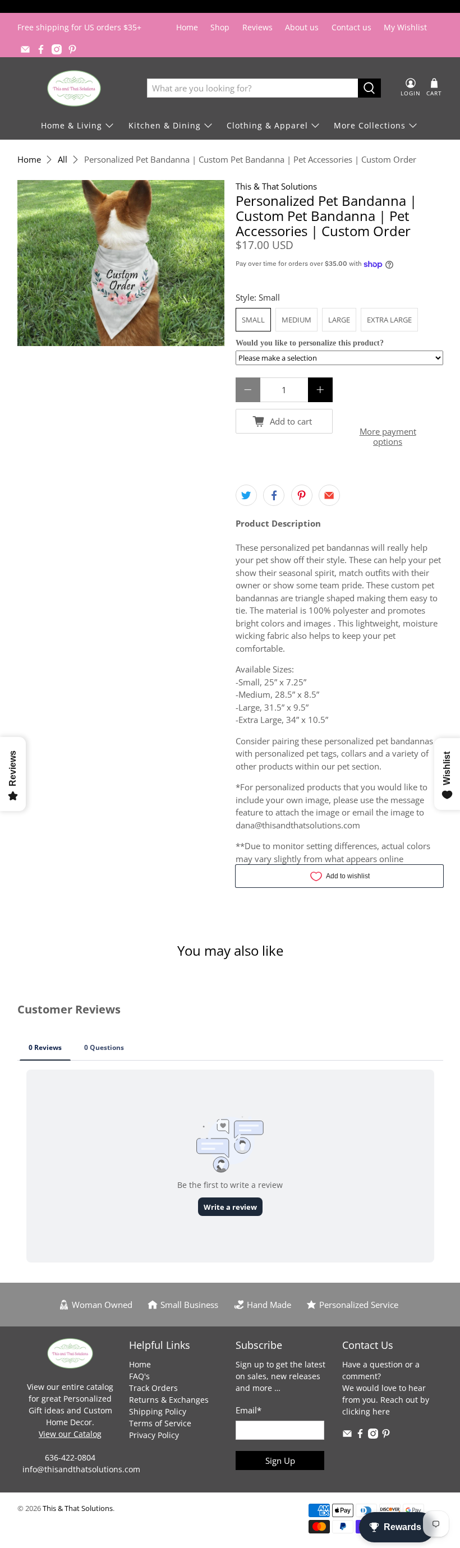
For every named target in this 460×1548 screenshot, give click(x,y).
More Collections (370, 125)
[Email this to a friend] (329, 495)
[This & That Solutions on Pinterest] (72, 49)
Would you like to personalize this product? (310, 343)
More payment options (388, 436)
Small (253, 320)
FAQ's (139, 1376)
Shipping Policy (157, 1411)
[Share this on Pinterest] (301, 495)
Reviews (257, 27)
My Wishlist (405, 27)
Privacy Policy (154, 1435)
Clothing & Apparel (267, 125)
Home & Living (71, 125)
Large (339, 320)
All (62, 159)
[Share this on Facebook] (273, 495)
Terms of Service (160, 1423)
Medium (296, 320)
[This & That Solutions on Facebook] (41, 49)
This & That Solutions (276, 186)
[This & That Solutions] (74, 88)
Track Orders (153, 1388)
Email (248, 1410)
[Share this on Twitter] (246, 495)
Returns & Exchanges (169, 1399)
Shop (219, 27)
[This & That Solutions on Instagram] (57, 49)
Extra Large (389, 320)
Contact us (351, 27)
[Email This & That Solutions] (25, 49)
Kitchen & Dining (164, 125)
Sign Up (280, 1460)
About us (302, 27)
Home (187, 27)
